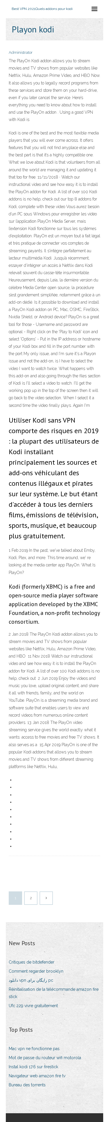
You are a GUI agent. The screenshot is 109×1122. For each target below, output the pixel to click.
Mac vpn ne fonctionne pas (34, 1048)
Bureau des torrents (27, 1085)
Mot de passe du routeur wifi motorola (45, 1057)
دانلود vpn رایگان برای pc (31, 980)
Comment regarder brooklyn (36, 971)
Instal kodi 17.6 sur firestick (33, 1066)
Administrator (21, 52)
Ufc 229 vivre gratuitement (33, 1005)
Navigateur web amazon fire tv (37, 1075)
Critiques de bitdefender (31, 962)
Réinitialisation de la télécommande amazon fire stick (54, 993)
